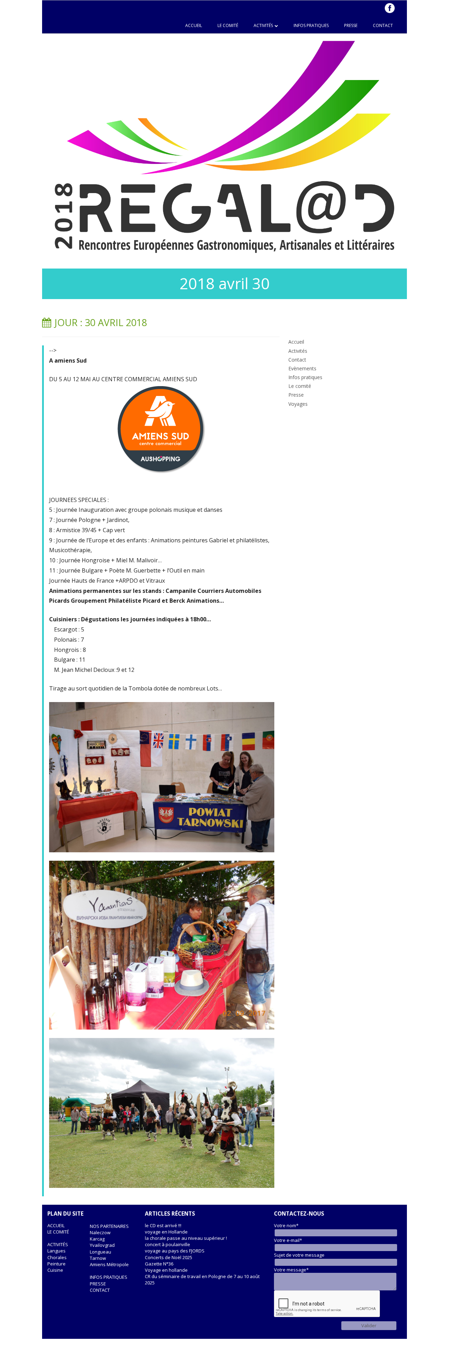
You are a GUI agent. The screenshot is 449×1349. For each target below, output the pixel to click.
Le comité (227, 25)
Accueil (193, 25)
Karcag (97, 1239)
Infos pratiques (311, 25)
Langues (56, 1251)
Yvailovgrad (102, 1245)
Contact (383, 25)
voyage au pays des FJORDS (175, 1251)
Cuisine (55, 1270)
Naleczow (100, 1232)
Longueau (100, 1252)
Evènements (302, 368)
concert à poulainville (167, 1244)
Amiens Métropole (109, 1264)
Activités (263, 25)
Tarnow (98, 1258)
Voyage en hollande (166, 1270)
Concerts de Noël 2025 (168, 1257)
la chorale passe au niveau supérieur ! (186, 1238)
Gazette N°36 (159, 1264)
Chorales (57, 1257)
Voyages (298, 404)
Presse (350, 25)
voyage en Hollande (166, 1232)
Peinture (56, 1264)
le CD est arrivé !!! (163, 1225)
